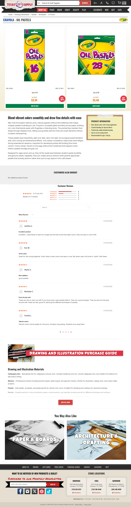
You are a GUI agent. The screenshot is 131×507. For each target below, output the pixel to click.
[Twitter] (35, 494)
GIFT (113, 9)
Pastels (34, 14)
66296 (11, 88)
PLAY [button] (84, 9)
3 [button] (65, 332)
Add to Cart (34, 106)
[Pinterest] (42, 494)
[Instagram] (27, 494)
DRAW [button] (59, 9)
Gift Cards (46, 467)
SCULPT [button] (76, 9)
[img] (23, 221)
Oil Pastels (42, 14)
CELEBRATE (97, 9)
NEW (106, 9)
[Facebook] (20, 494)
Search (85, 3)
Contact (87, 467)
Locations (97, 467)
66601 (72, 88)
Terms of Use (87, 504)
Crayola (8, 20)
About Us (25, 467)
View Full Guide (65, 402)
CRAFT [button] (67, 9)
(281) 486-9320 (116, 489)
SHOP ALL (42, 9)
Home (10, 14)
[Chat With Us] (113, 3)
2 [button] (63, 332)
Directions (77, 492)
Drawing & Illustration (22, 14)
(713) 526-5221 (76, 489)
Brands (35, 467)
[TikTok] (49, 494)
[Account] (101, 3)
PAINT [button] (52, 9)
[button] (53, 191)
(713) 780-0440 (96, 489)
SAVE (120, 9)
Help (107, 467)
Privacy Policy (78, 504)
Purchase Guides (73, 467)
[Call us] (107, 3)
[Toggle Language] (95, 2)
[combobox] (59, 3)
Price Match (58, 467)
